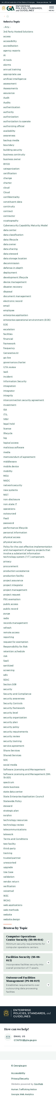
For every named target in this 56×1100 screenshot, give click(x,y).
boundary (8, 145)
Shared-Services (12, 755)
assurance (9, 93)
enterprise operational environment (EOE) (27, 320)
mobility (8, 471)
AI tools (7, 60)
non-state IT (10, 504)
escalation (9, 329)
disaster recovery (12, 287)
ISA (5, 409)
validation (8, 877)
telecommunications (15, 829)
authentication (11, 107)
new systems (10, 490)
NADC (6, 480)
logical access (10, 443)
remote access (11, 632)
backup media (11, 140)
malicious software (13, 447)
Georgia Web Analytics (22, 1094)
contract (8, 211)
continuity (9, 206)
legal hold (9, 424)
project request (11, 594)
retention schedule (14, 651)
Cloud (6, 192)
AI (4, 55)
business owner (12, 159)
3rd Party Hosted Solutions (18, 31)
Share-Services (11, 750)
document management (17, 296)
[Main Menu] (51, 8)
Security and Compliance (17, 694)
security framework (14, 708)
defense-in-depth (13, 268)
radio (6, 618)
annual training (12, 69)
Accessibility (18, 1073)
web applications (12, 905)
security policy (11, 727)
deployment (10, 272)
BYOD (6, 164)
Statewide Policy (12, 801)
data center (10, 230)
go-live (7, 357)
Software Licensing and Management (24, 769)
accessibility (10, 41)
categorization (11, 168)
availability (9, 131)
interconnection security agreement (23, 400)
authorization (11, 116)
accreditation (10, 46)
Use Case (8, 872)
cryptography (10, 220)
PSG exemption (12, 599)
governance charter (14, 362)
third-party (9, 848)
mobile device (11, 466)
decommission (11, 263)
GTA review (9, 367)
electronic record (12, 301)
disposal (8, 291)
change (7, 178)
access (7, 36)
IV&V (5, 419)
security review (11, 736)
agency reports (11, 50)
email (6, 305)
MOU (6, 476)
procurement (10, 566)
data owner (9, 244)
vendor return (11, 881)
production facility (13, 576)
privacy (7, 561)
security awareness (14, 698)
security (7, 689)
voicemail (8, 891)
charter (7, 183)
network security (12, 485)
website (7, 914)
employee (8, 310)
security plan (10, 722)
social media (10, 765)
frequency (9, 348)
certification (10, 173)
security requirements (15, 731)
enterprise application (15, 315)
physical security (12, 542)
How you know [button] (42, 2)
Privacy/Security (20, 1078)
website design (11, 919)
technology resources (15, 820)
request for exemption (15, 642)
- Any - (7, 27)
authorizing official (13, 126)
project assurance (13, 580)
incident (8, 376)
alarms (7, 65)
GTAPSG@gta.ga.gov (25, 1040)
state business (11, 787)
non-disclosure (11, 499)
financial (8, 339)
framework (9, 343)
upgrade (8, 867)
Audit (6, 98)
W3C (6, 895)
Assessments (10, 88)
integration (9, 386)
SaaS (6, 661)
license (7, 428)
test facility (9, 844)
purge (6, 613)
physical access (11, 537)
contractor (9, 216)
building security (12, 150)
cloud (6, 187)
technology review (13, 825)
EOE (5, 324)
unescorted (9, 862)
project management (15, 590)
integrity (8, 395)
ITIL (5, 414)
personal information (15, 532)
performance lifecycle (15, 528)
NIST (6, 494)
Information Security (14, 381)
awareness (9, 135)
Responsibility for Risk (15, 646)
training (7, 853)
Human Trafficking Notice (24, 1089)
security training (12, 741)
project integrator (13, 585)
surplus (7, 815)
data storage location (15, 258)
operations (9, 509)
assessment (10, 83)
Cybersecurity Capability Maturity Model (25, 225)
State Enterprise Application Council (23, 796)
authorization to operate (17, 121)
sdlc (5, 675)
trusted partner (12, 858)
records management (15, 623)
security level (10, 712)
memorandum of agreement (19, 457)
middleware (10, 461)
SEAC (6, 679)
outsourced (9, 513)
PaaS (6, 518)
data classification (13, 235)
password (8, 523)
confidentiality (11, 197)
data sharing (10, 249)
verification (9, 886)
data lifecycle (10, 239)
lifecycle (8, 433)
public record (10, 609)
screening (9, 670)
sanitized (8, 665)
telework (8, 834)
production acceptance (16, 571)
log (5, 438)
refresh (7, 628)
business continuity (14, 154)
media (6, 452)
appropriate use (12, 74)
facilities (8, 334)
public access (10, 604)
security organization (15, 717)
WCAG (7, 900)
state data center (13, 791)
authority (8, 112)
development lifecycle (15, 277)
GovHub (38, 1084)
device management (15, 282)
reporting (8, 637)
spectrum (8, 782)
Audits (7, 102)
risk (5, 656)
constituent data (12, 202)
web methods (11, 910)
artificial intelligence (14, 79)
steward (7, 806)
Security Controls (12, 703)
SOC (5, 760)
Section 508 (9, 684)
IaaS (5, 372)
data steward (10, 254)
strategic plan (11, 810)
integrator (9, 391)
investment (9, 405)
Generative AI (10, 353)
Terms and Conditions (15, 839)
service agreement (13, 746)
